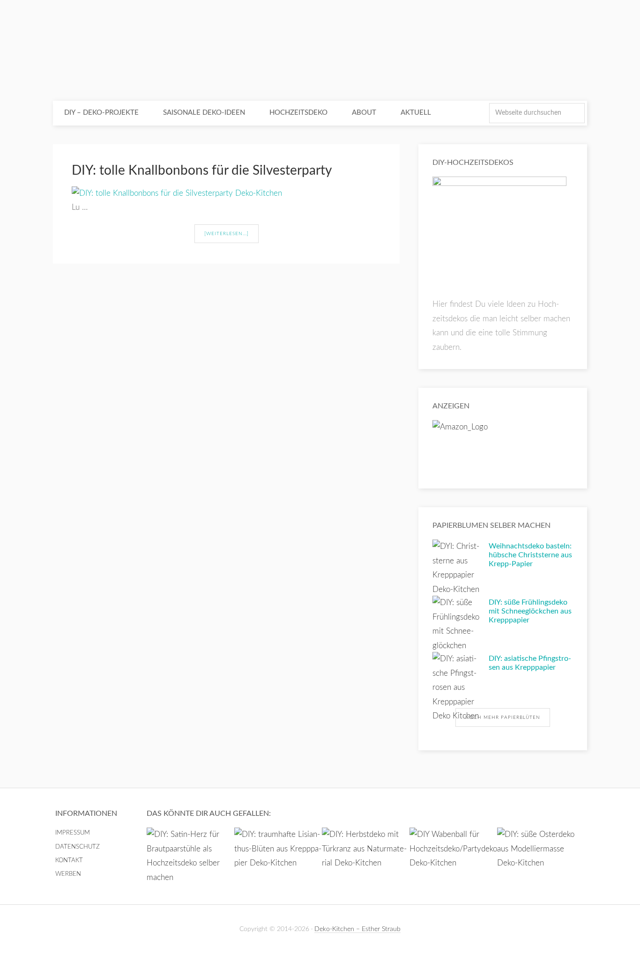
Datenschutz (77, 847)
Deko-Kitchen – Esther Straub (357, 929)
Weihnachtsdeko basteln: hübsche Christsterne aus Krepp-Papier (530, 555)
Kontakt (69, 861)
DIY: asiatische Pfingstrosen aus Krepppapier (530, 663)
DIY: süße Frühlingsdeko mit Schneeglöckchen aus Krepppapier (530, 611)
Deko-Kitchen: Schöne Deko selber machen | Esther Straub (320, 51)
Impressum (72, 833)
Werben (68, 874)
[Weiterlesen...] (226, 233)
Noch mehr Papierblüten (502, 717)
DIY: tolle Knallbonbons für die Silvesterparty (202, 170)
